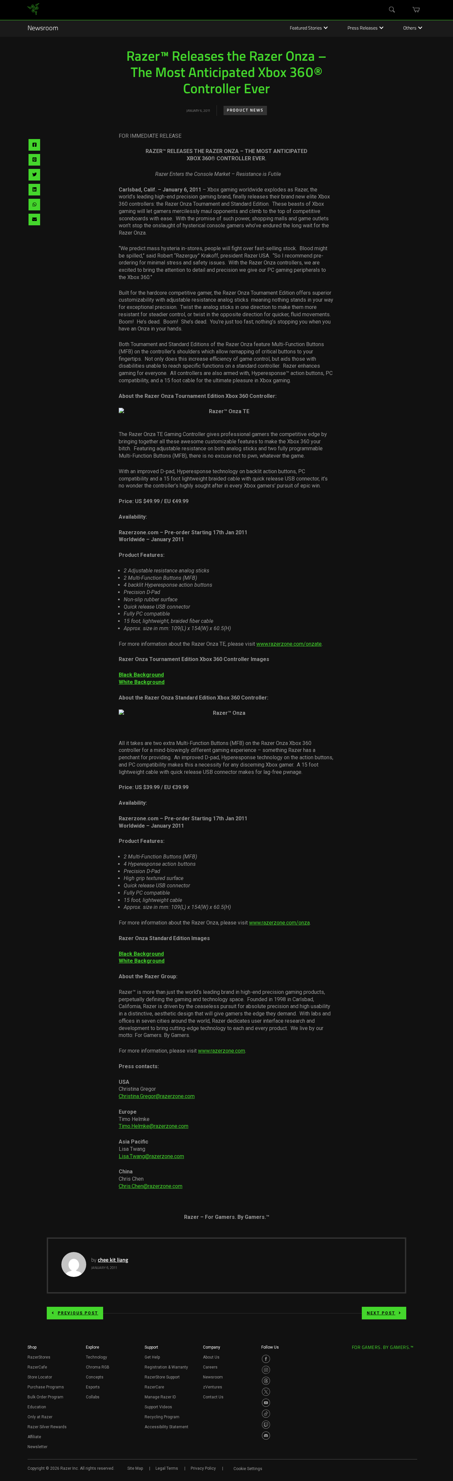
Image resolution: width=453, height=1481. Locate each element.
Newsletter (37, 1446)
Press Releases (363, 28)
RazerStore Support (162, 1377)
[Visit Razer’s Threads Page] (266, 1380)
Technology (96, 1357)
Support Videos (158, 1407)
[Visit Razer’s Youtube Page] (266, 1402)
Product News (245, 110)
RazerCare (154, 1387)
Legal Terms (167, 1468)
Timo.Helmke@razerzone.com (153, 1126)
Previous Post (78, 1313)
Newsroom (43, 28)
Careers (210, 1367)
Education (37, 1407)
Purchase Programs (46, 1387)
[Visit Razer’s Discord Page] (266, 1435)
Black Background (141, 675)
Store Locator (40, 1377)
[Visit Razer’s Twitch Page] (266, 1424)
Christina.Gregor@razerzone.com (157, 1096)
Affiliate (34, 1437)
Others (410, 28)
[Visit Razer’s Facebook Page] (266, 1359)
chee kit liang (113, 1260)
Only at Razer (40, 1417)
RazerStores (39, 1357)
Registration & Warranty (166, 1367)
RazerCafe (37, 1367)
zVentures (212, 1387)
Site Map (135, 1468)
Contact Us (213, 1397)
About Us (211, 1357)
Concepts (94, 1377)
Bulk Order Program (45, 1397)
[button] (32, 1349)
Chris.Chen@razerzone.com (150, 1186)
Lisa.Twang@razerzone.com (151, 1156)
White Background (141, 682)
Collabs (92, 1397)
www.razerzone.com (221, 1051)
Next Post (381, 1313)
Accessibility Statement (166, 1427)
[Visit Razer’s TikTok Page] (266, 1413)
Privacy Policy (203, 1468)
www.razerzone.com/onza (279, 923)
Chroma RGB (97, 1367)
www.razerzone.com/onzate (289, 644)
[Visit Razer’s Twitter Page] (266, 1391)
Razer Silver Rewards (47, 1427)
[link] (33, 10)
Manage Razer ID (160, 1397)
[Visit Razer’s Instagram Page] (266, 1369)
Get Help (152, 1357)
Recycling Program (162, 1417)
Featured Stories (306, 28)
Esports (93, 1387)
